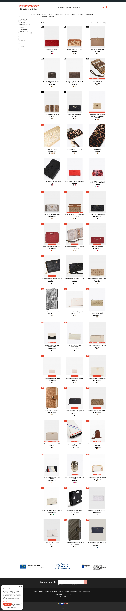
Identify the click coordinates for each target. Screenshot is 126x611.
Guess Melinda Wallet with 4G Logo (74, 215)
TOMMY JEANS (23, 31)
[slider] (18, 49)
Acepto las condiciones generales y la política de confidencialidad (73, 584)
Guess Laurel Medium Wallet (52, 444)
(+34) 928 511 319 (56, 595)
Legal (80, 591)
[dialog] (12, 597)
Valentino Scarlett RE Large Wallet (74, 312)
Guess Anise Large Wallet (75, 115)
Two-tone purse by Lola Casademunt (52, 346)
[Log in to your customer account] (103, 7)
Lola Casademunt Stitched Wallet (52, 181)
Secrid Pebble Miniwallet (52, 410)
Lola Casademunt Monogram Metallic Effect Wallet (97, 312)
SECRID (22, 28)
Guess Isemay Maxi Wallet (97, 215)
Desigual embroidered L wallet (97, 477)
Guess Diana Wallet (52, 49)
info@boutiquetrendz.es (69, 595)
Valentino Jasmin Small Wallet (74, 378)
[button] (12, 607)
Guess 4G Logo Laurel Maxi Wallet (97, 410)
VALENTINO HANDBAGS (25, 33)
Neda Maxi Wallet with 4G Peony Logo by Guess (97, 279)
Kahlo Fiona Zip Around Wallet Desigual (52, 477)
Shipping (54, 591)
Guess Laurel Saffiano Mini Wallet (52, 247)
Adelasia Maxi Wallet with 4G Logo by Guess (74, 279)
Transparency (86, 591)
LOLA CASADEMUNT (24, 24)
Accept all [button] (7, 604)
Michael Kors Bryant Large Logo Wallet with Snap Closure (74, 82)
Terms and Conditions (63, 591)
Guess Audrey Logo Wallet (74, 49)
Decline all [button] (17, 604)
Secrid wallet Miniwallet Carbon (75, 542)
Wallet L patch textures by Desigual (52, 510)
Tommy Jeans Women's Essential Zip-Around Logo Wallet (74, 411)
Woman (22, 40)
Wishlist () (105, 1)
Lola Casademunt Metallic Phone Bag (74, 477)
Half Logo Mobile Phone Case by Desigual (97, 444)
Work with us (48, 591)
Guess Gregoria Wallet (97, 247)
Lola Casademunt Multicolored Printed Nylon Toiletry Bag (97, 182)
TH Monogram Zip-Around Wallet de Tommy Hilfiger (52, 279)
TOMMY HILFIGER (24, 29)
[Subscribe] (85, 582)
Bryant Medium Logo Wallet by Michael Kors (51, 82)
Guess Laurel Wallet (97, 81)
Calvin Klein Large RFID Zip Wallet (97, 510)
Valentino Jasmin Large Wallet (52, 378)
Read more (5, 601)
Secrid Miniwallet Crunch (52, 312)
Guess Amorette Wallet (97, 49)
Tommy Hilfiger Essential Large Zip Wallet (97, 543)
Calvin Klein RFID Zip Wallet (52, 542)
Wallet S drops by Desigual (74, 510)
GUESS (22, 22)
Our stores (63, 596)
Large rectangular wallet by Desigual (75, 444)
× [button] (21, 586)
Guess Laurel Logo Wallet (52, 115)
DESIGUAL (22, 21)
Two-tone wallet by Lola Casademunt (74, 346)
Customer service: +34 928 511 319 (25, 1)
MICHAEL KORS (23, 26)
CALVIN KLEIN (23, 19)
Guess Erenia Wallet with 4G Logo (74, 247)
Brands (35, 591)
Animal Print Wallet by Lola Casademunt (97, 148)
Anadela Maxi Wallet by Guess (97, 345)
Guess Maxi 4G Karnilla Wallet (52, 215)
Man (21, 39)
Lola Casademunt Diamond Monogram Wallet (52, 148)
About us (41, 591)
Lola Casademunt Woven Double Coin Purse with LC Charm (74, 148)
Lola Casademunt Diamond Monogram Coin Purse (97, 115)
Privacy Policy (74, 591)
